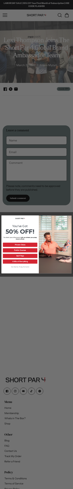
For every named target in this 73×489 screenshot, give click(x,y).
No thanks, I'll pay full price (20, 267)
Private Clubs (20, 245)
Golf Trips (20, 256)
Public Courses (20, 250)
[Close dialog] (70, 217)
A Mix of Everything (20, 262)
